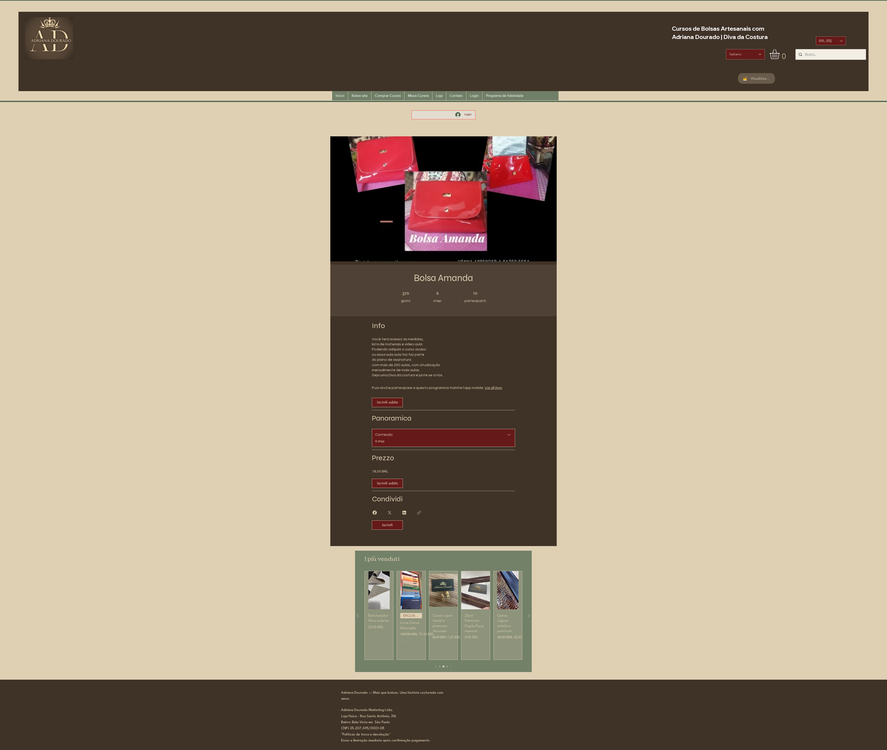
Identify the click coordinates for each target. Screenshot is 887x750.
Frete (371, 633)
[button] (831, 40)
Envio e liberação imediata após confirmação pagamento (385, 740)
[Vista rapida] (379, 590)
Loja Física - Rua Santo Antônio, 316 (370, 716)
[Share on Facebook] (374, 512)
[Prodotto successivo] (529, 615)
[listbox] (831, 40)
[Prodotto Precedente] (358, 615)
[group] (443, 615)
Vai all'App (493, 388)
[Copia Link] (419, 512)
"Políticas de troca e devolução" (365, 734)
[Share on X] (389, 512)
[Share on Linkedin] (404, 512)
